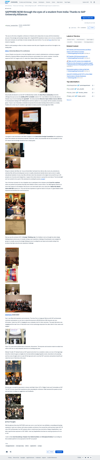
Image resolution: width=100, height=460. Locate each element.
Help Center (60, 2)
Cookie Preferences (52, 457)
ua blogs (39, 445)
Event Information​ (80, 39)
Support (44, 457)
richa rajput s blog (19, 445)
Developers (41, 2)
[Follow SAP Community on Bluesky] (85, 457)
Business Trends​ (70, 39)
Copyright (22, 457)
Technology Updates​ (88, 42)
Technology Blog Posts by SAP (76, 53)
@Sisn (7, 51)
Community (14, 2)
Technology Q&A (72, 77)
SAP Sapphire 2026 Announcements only (77, 56)
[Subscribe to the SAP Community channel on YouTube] (88, 457)
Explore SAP (86, 2)
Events (53, 2)
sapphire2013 (33, 445)
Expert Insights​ (90, 39)
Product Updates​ (77, 42)
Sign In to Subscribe (88, 17)
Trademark (38, 457)
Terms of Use (16, 457)
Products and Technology (25, 2)
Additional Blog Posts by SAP (30, 5)
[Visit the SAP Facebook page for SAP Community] (82, 457)
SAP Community (8, 5)
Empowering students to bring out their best (78, 69)
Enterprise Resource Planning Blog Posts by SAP (80, 64)
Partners (48, 2)
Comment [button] (59, 451)
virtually (43, 179)
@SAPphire (8, 314)
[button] (88, 27)
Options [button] (82, 20)
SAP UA (26, 445)
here (50, 40)
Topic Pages (67, 2)
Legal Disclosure (30, 457)
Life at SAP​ (69, 42)
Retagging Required (10, 445)
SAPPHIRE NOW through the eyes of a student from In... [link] (49, 5)
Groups (35, 2)
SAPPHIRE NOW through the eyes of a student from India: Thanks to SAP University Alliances (45, 13)
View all (69, 100)
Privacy (10, 457)
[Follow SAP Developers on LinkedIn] (90, 457)
